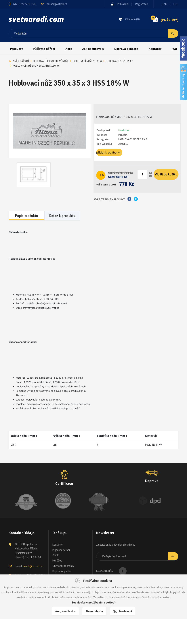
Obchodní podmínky (63, 566)
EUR (175, 4)
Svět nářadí (21, 61)
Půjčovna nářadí (44, 49)
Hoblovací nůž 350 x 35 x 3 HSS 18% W (36, 65)
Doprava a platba (126, 49)
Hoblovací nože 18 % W (87, 61)
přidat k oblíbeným (109, 152)
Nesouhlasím (94, 611)
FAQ (174, 49)
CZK (164, 4)
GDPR (55, 555)
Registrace (141, 4)
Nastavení (125, 611)
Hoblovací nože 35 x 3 (119, 61)
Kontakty (155, 49)
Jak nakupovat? (93, 49)
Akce (68, 49)
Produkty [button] (16, 49)
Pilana (122, 135)
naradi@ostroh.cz (57, 4)
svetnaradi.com (36, 19)
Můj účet (57, 560)
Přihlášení (123, 4)
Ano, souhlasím (65, 611)
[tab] (27, 216)
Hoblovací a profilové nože (51, 61)
